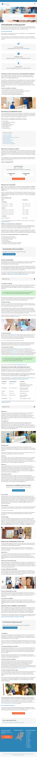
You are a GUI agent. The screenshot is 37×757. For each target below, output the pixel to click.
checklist (2, 703)
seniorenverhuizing (13, 336)
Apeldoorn (29, 747)
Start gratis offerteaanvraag (7, 737)
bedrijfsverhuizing (6, 303)
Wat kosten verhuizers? (7, 135)
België (11, 351)
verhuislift (30, 457)
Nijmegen (28, 740)
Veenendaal (12, 722)
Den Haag (29, 734)
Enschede (28, 744)
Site (31, 753)
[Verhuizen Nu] (6, 4)
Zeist (20, 722)
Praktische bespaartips (7, 141)
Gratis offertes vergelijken (19, 178)
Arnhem (28, 745)
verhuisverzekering (18, 647)
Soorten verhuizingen (7, 138)
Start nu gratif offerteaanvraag (10, 627)
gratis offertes (16, 58)
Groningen (29, 739)
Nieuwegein (17, 722)
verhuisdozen (28, 414)
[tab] (18, 278)
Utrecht (4, 722)
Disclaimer (9, 753)
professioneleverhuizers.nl (21, 668)
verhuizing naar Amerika (15, 352)
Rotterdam (29, 732)
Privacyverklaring (19, 753)
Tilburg (28, 738)
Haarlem (28, 741)
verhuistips (11, 703)
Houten (23, 722)
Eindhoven (29, 736)
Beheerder (28, 753)
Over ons (22, 755)
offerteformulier (26, 48)
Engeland (15, 351)
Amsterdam (29, 731)
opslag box (16, 524)
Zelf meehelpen (4, 553)
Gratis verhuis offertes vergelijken (9, 143)
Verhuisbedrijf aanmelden (17, 755)
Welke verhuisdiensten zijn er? (8, 139)
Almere (28, 737)
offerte (22, 68)
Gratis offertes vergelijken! (19, 713)
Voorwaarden (14, 753)
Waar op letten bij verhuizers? (8, 142)
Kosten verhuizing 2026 (7, 136)
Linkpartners (24, 753)
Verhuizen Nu (5, 753)
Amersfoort (8, 722)
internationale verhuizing (21, 348)
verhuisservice (13, 368)
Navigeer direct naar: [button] (6, 278)
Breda (28, 743)
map (33, 753)
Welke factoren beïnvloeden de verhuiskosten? (11, 137)
